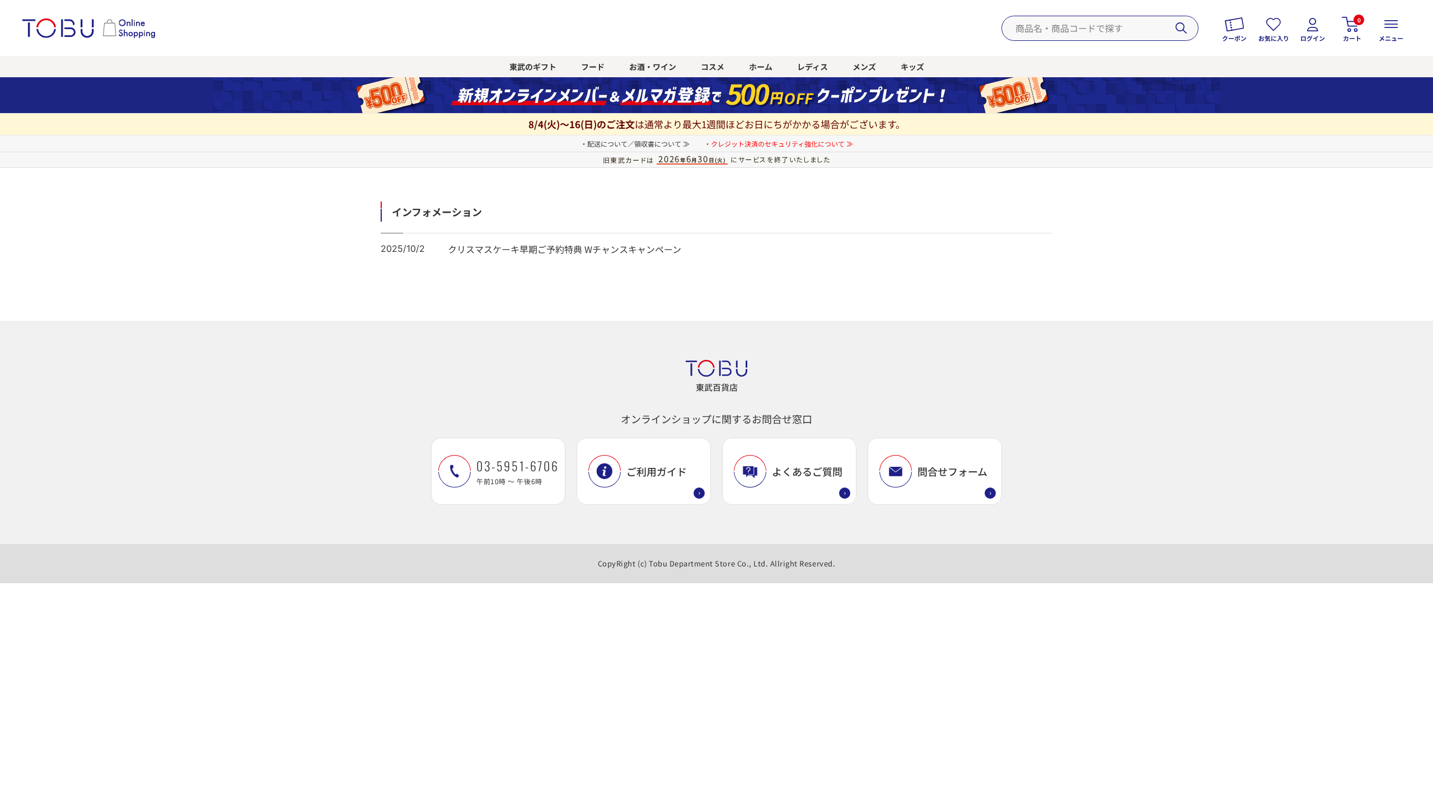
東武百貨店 (717, 387)
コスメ (712, 66)
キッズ (912, 66)
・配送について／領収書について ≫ (635, 143)
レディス (812, 66)
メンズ (864, 66)
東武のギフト (532, 66)
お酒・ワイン (652, 66)
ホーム (760, 66)
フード (593, 66)
